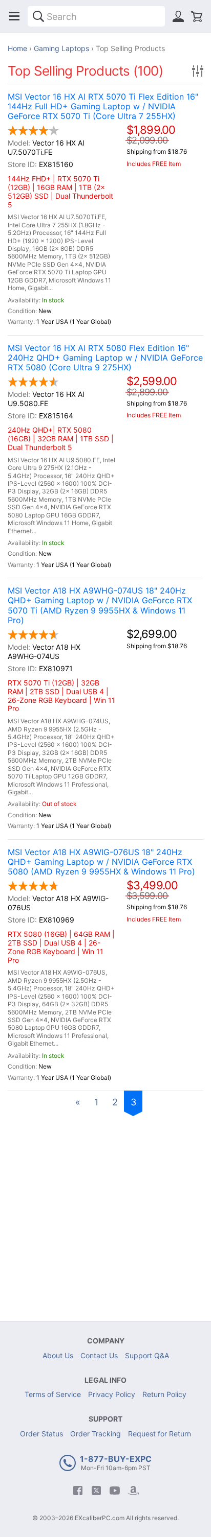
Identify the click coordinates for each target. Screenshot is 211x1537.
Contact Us (99, 1355)
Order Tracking (95, 1433)
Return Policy (164, 1394)
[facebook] (78, 1490)
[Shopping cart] (196, 16)
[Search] (38, 16)
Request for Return (159, 1433)
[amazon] (133, 1490)
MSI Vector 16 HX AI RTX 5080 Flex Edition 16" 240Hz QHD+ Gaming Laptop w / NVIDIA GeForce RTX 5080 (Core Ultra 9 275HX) (105, 357)
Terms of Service (53, 1394)
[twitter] (96, 1490)
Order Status (41, 1433)
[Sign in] (178, 16)
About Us (58, 1355)
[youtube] (115, 1490)
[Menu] (14, 16)
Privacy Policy (111, 1394)
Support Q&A (147, 1355)
